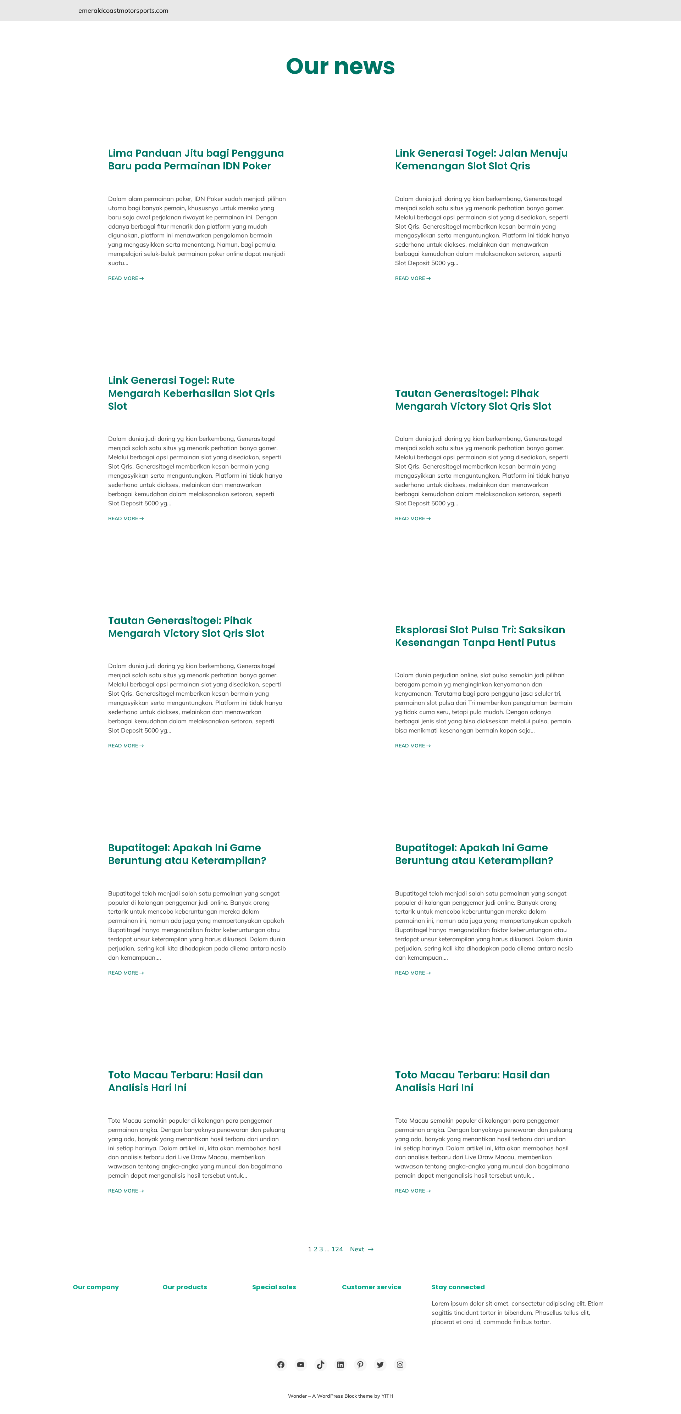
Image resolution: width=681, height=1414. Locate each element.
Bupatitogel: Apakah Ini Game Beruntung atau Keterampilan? (187, 855)
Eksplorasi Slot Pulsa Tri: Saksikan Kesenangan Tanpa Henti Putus (480, 637)
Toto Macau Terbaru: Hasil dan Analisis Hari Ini (185, 1082)
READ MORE (126, 278)
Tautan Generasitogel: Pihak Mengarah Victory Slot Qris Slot (473, 400)
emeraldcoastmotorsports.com (123, 10)
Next (361, 1249)
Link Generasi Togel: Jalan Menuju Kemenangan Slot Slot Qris (481, 160)
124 (337, 1249)
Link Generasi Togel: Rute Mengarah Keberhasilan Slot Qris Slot (191, 393)
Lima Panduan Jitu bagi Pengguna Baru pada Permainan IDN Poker (196, 160)
